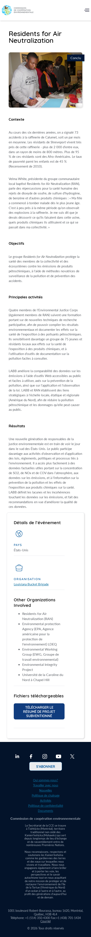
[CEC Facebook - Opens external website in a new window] (31, 757)
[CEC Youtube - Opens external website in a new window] (58, 757)
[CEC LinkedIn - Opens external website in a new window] (17, 757)
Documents (45, 811)
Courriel (45, 921)
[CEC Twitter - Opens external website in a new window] (72, 757)
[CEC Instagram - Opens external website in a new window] (44, 757)
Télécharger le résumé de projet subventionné (39, 711)
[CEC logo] (17, 11)
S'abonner (45, 766)
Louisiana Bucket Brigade (31, 584)
